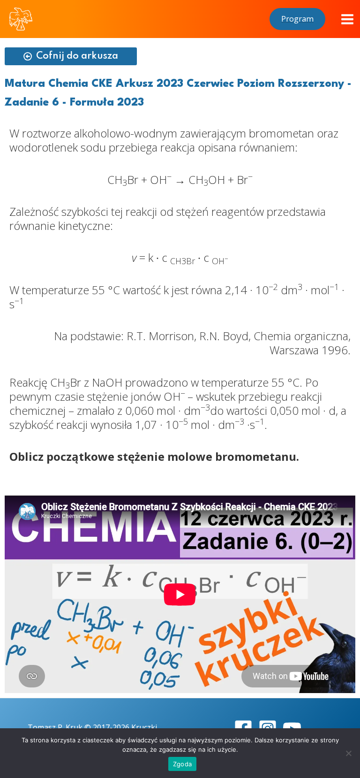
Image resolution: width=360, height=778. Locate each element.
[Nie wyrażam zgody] (348, 753)
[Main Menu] (347, 19)
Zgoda (182, 764)
